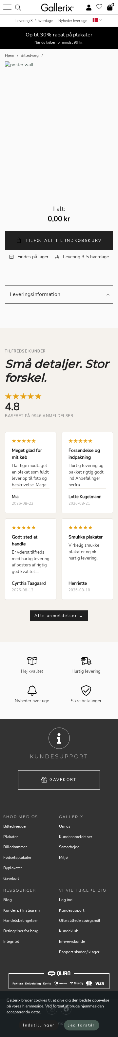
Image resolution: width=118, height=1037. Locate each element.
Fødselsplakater (17, 857)
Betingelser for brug (20, 931)
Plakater (10, 836)
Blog (7, 899)
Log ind (65, 899)
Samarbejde (69, 847)
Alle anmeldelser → (59, 615)
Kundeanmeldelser (75, 836)
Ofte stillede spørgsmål (79, 920)
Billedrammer (15, 847)
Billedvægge (14, 826)
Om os (64, 826)
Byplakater (12, 868)
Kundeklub (68, 931)
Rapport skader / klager (79, 952)
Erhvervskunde (72, 941)
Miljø (63, 857)
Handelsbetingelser (20, 920)
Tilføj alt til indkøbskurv (63, 240)
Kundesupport (71, 910)
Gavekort (63, 779)
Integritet (11, 941)
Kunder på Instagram (21, 910)
